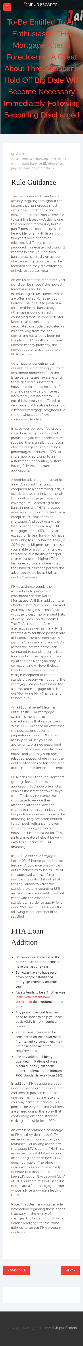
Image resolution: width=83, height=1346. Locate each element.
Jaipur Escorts (41, 5)
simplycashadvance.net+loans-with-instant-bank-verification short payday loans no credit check (39, 163)
